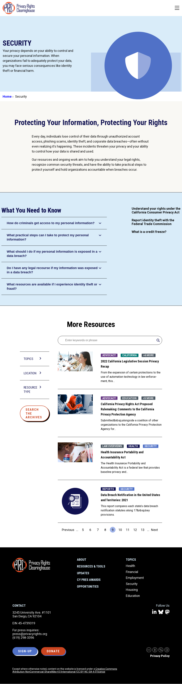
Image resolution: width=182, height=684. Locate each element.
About (81, 559)
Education (133, 596)
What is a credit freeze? (149, 232)
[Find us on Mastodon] (167, 612)
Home (7, 96)
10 (120, 530)
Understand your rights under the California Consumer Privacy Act (156, 210)
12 (135, 530)
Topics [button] (28, 359)
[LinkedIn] (154, 612)
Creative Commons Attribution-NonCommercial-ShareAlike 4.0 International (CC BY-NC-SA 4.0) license (64, 670)
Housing (132, 590)
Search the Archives (34, 413)
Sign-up (25, 651)
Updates (83, 573)
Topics (131, 559)
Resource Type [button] (30, 389)
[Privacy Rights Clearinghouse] (31, 565)
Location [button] (30, 373)
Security (132, 584)
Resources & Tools (91, 566)
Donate (53, 651)
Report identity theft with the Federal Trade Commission (153, 222)
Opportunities (88, 586)
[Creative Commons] (148, 649)
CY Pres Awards (89, 580)
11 (128, 530)
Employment (135, 578)
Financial (132, 572)
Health (130, 566)
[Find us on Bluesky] (160, 612)
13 (143, 530)
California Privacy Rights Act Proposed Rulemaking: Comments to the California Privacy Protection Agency (127, 409)
